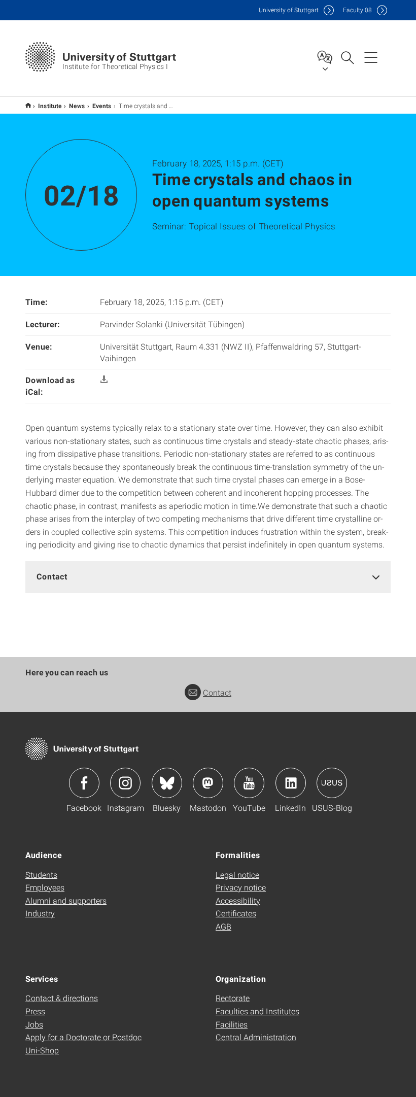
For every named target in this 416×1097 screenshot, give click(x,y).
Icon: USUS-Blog (332, 783)
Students (41, 874)
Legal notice (237, 874)
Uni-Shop (42, 1050)
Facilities (232, 1024)
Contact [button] (52, 576)
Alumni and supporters (66, 900)
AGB (223, 926)
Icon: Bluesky (167, 783)
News (77, 105)
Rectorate (233, 997)
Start (28, 105)
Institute (50, 105)
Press (35, 1011)
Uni (289, 10)
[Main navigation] (371, 56)
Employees (44, 887)
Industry (40, 913)
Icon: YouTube (249, 783)
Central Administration (256, 1037)
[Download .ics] (104, 379)
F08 (357, 10)
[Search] (347, 56)
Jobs (34, 1024)
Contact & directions (61, 997)
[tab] (208, 576)
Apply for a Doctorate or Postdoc (83, 1037)
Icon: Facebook (84, 783)
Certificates (236, 913)
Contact (217, 692)
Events (102, 105)
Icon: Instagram (125, 783)
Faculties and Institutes (257, 1011)
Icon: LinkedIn (290, 783)
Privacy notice (241, 887)
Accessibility (238, 900)
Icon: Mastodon (208, 783)
